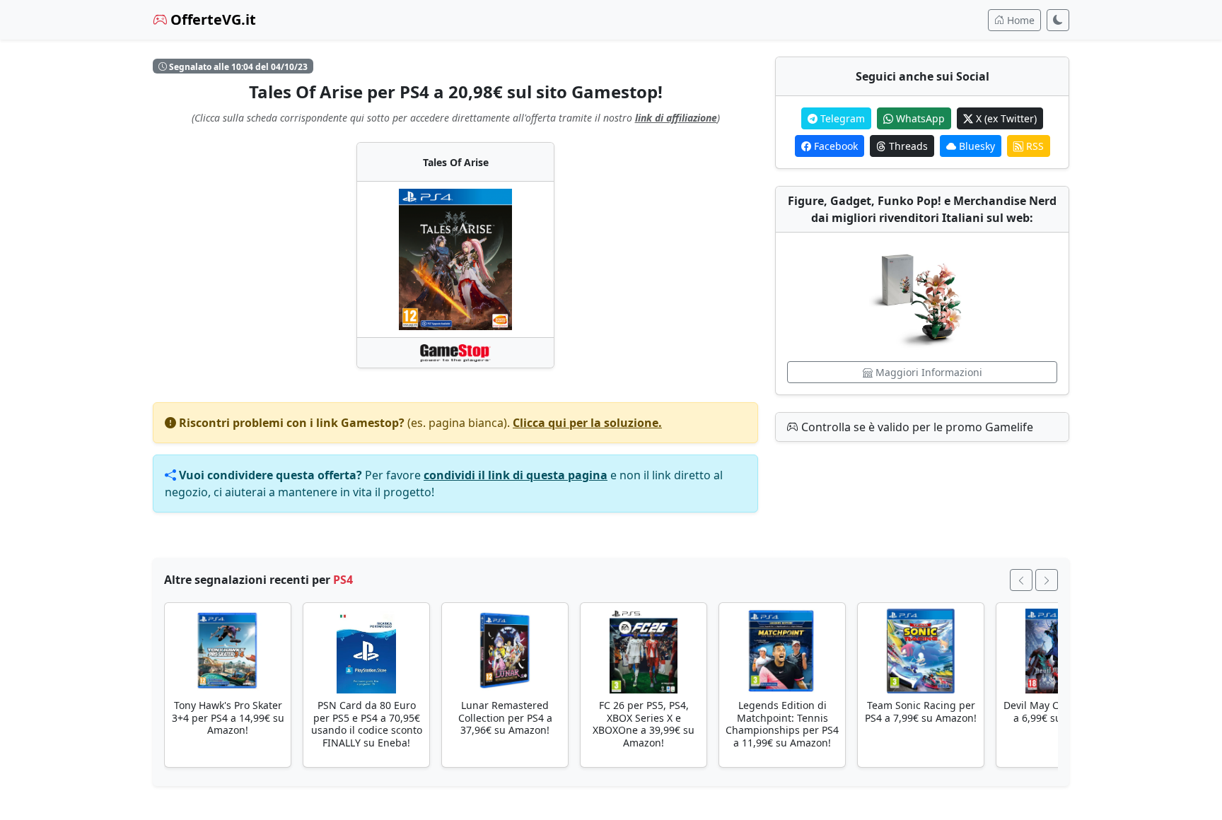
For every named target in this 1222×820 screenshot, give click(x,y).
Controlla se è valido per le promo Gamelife (915, 427)
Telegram (841, 118)
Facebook (834, 146)
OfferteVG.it (211, 19)
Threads (907, 146)
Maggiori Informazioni (927, 372)
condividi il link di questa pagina (515, 475)
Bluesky (975, 146)
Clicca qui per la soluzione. (587, 422)
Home (1019, 20)
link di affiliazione (676, 117)
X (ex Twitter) (1005, 118)
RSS (1033, 146)
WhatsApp (919, 118)
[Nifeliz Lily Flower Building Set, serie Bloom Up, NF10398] (922, 297)
